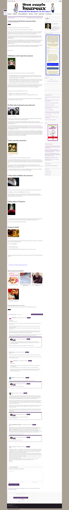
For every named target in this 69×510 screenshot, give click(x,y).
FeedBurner (23, 499)
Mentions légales (10, 505)
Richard (13, 352)
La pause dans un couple (53, 157)
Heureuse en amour (48, 174)
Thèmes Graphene (15, 506)
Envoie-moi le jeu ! (53, 64)
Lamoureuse (14, 317)
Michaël (10, 22)
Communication (17, 22)
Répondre (28, 317)
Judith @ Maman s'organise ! (16, 424)
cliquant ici (54, 74)
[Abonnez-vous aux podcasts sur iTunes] (12, 1)
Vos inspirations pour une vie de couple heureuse (34, 17)
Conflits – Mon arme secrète (49, 109)
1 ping (20, 314)
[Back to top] (67, 508)
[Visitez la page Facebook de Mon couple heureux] (11, 1)
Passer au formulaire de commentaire (37, 314)
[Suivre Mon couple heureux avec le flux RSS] (8, 1)
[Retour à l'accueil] (34, 8)
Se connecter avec (52, 68)
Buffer (5, 12)
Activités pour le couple (50, 151)
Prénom (48, 47)
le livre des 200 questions (35, 125)
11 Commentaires (13, 314)
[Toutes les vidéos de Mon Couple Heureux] (14, 1)
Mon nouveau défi (12, 17)
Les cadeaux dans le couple (31, 249)
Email (48, 51)
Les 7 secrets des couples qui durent (50, 119)
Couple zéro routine (48, 172)
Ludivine (13, 377)
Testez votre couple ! (48, 114)
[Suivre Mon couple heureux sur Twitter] (9, 1)
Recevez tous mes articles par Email (53, 81)
